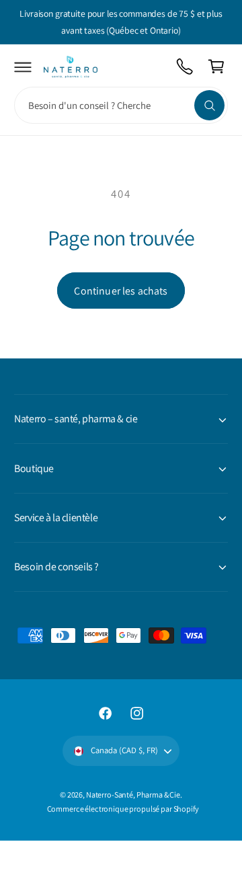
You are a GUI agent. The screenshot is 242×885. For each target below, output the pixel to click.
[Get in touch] (185, 67)
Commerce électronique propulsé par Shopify (123, 809)
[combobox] (121, 105)
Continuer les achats (120, 291)
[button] (23, 67)
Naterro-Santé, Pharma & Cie (133, 795)
